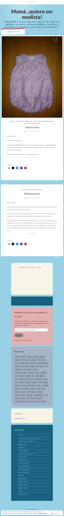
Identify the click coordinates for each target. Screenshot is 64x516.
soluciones (18, 398)
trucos (28, 398)
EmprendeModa (22, 478)
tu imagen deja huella (23, 469)
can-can (32, 363)
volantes (43, 401)
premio (34, 392)
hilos (16, 382)
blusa (39, 360)
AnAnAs (20, 491)
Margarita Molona (23, 488)
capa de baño (44, 363)
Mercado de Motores (23, 472)
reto (46, 395)
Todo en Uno (32, 127)
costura (29, 370)
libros (40, 382)
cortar (46, 366)
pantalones (45, 386)
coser (24, 370)
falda (33, 376)
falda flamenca (40, 376)
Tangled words (22, 444)
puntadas (29, 395)
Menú (33, 2)
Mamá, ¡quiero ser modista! (32, 14)
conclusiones (25, 366)
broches (22, 363)
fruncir (32, 379)
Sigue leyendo (22, 157)
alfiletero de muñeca (33, 357)
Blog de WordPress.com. (32, 509)
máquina (23, 386)
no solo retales (22, 457)
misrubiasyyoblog (22, 450)
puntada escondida (20, 395)
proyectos (40, 392)
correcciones (39, 366)
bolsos (16, 363)
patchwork (26, 389)
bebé (22, 360)
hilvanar (21, 382)
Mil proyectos (32, 193)
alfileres (17, 357)
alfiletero (23, 357)
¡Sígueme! (19, 335)
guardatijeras (39, 379)
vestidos (37, 401)
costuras (34, 370)
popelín (29, 392)
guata (45, 379)
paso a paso (18, 389)
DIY (32, 121)
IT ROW (20, 435)
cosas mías (18, 370)
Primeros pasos (48, 121)
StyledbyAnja (21, 447)
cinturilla (17, 366)
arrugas (17, 360)
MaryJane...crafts (22, 481)
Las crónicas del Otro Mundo (25, 454)
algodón (42, 357)
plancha (17, 392)
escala (22, 376)
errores (17, 376)
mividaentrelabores (23, 484)
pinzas (43, 389)
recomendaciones (38, 395)
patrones (32, 389)
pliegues (23, 392)
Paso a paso (38, 121)
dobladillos (43, 373)
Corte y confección (17, 121)
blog (30, 360)
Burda (27, 363)
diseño (37, 373)
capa (37, 363)
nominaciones (31, 386)
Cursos (27, 121)
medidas (17, 386)
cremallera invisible (20, 373)
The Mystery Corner (23, 463)
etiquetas (28, 376)
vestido (32, 401)
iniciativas (28, 382)
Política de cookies (43, 513)
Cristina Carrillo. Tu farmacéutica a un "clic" (29, 438)
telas (23, 398)
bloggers (34, 360)
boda (44, 360)
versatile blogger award (21, 401)
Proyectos (27, 123)
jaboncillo (34, 382)
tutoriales (39, 398)
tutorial (33, 398)
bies (26, 360)
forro (27, 379)
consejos (32, 366)
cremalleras (31, 373)
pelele (38, 389)
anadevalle (21, 475)
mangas (45, 382)
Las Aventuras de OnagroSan (26, 441)
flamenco (22, 379)
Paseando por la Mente (24, 466)
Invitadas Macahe (22, 494)
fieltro (16, 379)
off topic (38, 386)
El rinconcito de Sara (23, 460)
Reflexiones (36, 123)
